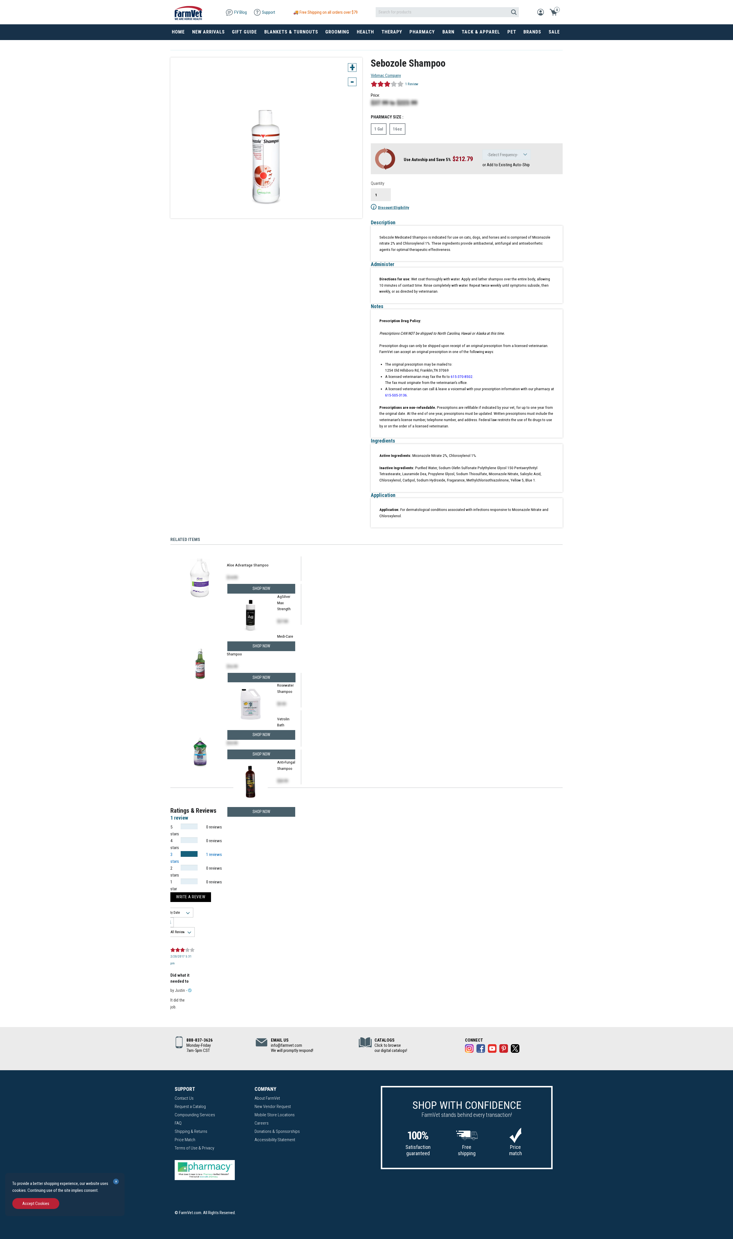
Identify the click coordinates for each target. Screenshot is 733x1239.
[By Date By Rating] (178, 912)
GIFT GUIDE (244, 32)
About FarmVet (267, 1098)
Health (365, 32)
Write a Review (190, 897)
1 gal (378, 129)
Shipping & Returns (191, 1131)
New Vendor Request (273, 1106)
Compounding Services (195, 1114)
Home (178, 32)
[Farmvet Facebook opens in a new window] (480, 1049)
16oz (397, 129)
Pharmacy (422, 32)
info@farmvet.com (286, 1045)
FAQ (178, 1123)
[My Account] (540, 11)
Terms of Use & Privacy (194, 1148)
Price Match (185, 1139)
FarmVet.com (190, 1212)
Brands (532, 32)
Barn (448, 32)
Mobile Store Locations (275, 1114)
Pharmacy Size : (387, 117)
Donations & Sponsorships (277, 1131)
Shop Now (261, 811)
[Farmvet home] (188, 12)
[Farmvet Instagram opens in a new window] (469, 1049)
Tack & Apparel (481, 32)
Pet (511, 32)
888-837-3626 (199, 1040)
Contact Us (184, 1098)
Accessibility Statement (275, 1139)
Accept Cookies (35, 1203)
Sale (554, 32)
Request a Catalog (190, 1106)
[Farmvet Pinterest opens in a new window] (503, 1049)
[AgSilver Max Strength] (250, 616)
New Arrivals (208, 32)
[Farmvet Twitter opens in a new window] (515, 1049)
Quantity (377, 183)
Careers (262, 1123)
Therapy (391, 32)
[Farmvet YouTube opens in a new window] (492, 1049)
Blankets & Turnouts (291, 32)
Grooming (337, 32)
